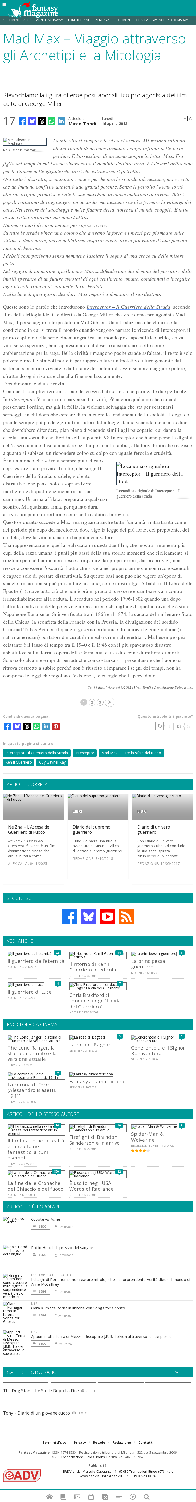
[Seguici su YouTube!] (107, 916)
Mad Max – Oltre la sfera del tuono (131, 752)
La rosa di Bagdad (90, 1044)
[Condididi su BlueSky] (32, 121)
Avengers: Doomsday (170, 20)
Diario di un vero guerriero (153, 829)
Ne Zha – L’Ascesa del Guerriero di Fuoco (29, 829)
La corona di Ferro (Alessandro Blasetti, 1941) (32, 1090)
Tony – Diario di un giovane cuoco (36, 1413)
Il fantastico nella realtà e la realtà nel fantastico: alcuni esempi (36, 1149)
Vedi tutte (182, 1372)
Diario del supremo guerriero (92, 829)
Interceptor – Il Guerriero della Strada (128, 306)
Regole (99, 1442)
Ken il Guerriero (19, 762)
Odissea (142, 20)
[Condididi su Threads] (42, 121)
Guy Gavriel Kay (52, 762)
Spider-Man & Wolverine (147, 1137)
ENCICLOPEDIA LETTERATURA (51, 1275)
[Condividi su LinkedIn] (61, 121)
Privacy (80, 1442)
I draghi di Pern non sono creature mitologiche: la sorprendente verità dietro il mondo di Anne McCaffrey (110, 1282)
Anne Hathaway (49, 20)
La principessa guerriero (148, 964)
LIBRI (77, 811)
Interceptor (21, 399)
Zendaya (102, 20)
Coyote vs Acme (45, 1219)
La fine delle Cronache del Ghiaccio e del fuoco (35, 1186)
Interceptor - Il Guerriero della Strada (37, 752)
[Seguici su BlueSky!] (88, 916)
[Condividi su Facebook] (22, 121)
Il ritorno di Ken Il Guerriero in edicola (92, 967)
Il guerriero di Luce (30, 992)
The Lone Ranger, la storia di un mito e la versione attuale (32, 1053)
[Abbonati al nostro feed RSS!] (126, 916)
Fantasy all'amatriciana (96, 1081)
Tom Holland (79, 20)
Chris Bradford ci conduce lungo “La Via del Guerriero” (95, 1001)
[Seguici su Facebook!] (69, 916)
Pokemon (123, 20)
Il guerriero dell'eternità (36, 961)
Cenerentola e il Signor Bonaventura (158, 1050)
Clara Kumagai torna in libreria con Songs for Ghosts (78, 1307)
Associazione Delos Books (84, 1457)
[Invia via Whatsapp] (51, 121)
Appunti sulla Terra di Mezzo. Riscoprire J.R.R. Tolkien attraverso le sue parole (101, 1336)
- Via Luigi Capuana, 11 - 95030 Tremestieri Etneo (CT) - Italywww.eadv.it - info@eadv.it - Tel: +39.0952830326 (118, 1473)
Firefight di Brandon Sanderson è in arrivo (94, 1140)
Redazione (122, 1442)
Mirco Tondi (82, 123)
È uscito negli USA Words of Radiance (91, 1186)
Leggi (43, 1226)
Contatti (146, 1442)
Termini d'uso (54, 1442)
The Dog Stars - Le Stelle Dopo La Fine (41, 1391)
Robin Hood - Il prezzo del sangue (62, 1247)
